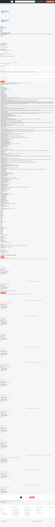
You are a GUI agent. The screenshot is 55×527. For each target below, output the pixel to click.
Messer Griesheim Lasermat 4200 (6, 302)
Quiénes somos (3, 509)
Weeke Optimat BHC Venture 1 (6, 410)
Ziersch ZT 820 (3, 349)
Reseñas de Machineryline (16, 513)
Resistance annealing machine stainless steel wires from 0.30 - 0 (11, 457)
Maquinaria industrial (3, 501)
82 (27, 497)
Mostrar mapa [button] (15, 62)
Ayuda (1, 510)
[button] (5, 47)
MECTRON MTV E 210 (4, 441)
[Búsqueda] (15, 1)
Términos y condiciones (16, 509)
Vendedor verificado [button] (3, 43)
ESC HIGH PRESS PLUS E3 (5, 283)
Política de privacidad (15, 510)
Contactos (2, 512)
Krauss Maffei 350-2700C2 (5, 364)
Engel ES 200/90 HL (4, 395)
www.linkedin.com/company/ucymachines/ (6, 53)
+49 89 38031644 (10, 50)
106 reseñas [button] (2, 26)
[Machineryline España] (5, 1)
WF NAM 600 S (3, 267)
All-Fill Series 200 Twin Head (5, 487)
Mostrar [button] (6, 50)
